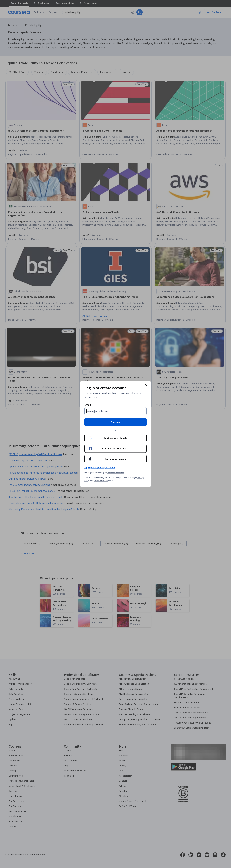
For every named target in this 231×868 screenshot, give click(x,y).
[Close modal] (146, 385)
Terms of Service (101, 480)
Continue (115, 422)
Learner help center (115, 472)
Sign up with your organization (99, 467)
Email (88, 405)
